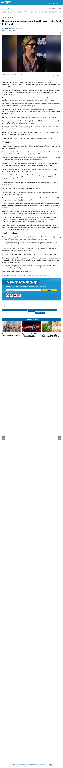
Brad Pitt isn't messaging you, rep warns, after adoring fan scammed (29, 275)
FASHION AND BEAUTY (49, 12)
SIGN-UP (49, 290)
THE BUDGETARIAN (23, 12)
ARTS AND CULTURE (8, 12)
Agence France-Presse (8, 28)
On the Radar (7, 18)
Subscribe (58, 3)
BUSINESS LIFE (35, 12)
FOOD (60, 12)
